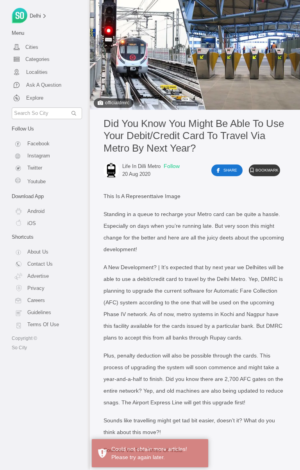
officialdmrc (117, 102)
